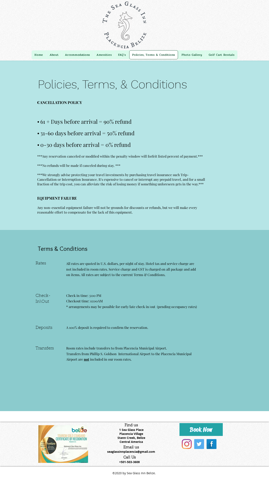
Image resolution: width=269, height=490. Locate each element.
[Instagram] (187, 444)
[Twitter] (199, 444)
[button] (77, 54)
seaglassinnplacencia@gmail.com (131, 452)
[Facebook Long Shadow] (211, 444)
